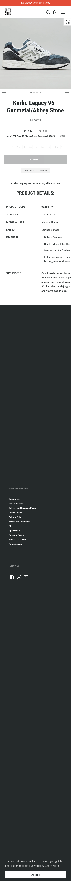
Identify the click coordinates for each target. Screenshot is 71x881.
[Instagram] (19, 577)
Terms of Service (17, 539)
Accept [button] (35, 874)
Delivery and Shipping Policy (22, 508)
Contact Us (14, 499)
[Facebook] (12, 577)
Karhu (37, 120)
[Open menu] (63, 12)
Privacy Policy (15, 517)
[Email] (26, 577)
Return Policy (15, 512)
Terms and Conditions (19, 521)
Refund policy (15, 544)
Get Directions (16, 503)
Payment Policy (16, 535)
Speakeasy (14, 530)
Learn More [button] (52, 865)
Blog (11, 526)
